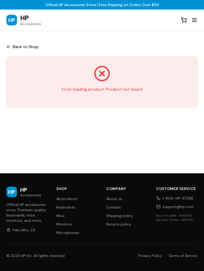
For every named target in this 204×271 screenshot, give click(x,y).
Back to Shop (26, 46)
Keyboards (65, 207)
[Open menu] (194, 20)
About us (114, 198)
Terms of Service (183, 255)
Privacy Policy (150, 255)
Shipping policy (119, 215)
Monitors (64, 224)
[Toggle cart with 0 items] (184, 20)
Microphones (67, 232)
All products (67, 198)
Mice (60, 215)
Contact (113, 207)
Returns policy (118, 224)
